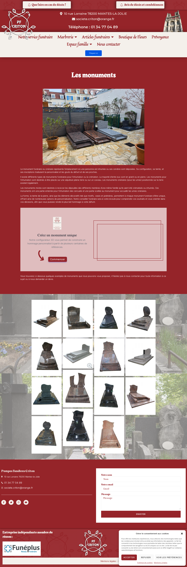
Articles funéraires (96, 37)
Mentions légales (108, 561)
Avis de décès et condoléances (143, 4)
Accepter (129, 557)
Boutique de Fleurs (133, 37)
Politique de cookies (145, 563)
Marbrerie (65, 37)
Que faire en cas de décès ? (49, 4)
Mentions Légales (160, 563)
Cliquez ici (93, 53)
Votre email (107, 484)
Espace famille (77, 44)
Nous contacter (108, 44)
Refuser (146, 557)
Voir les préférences (169, 557)
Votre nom (106, 474)
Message (105, 494)
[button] (182, 533)
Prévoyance (160, 37)
